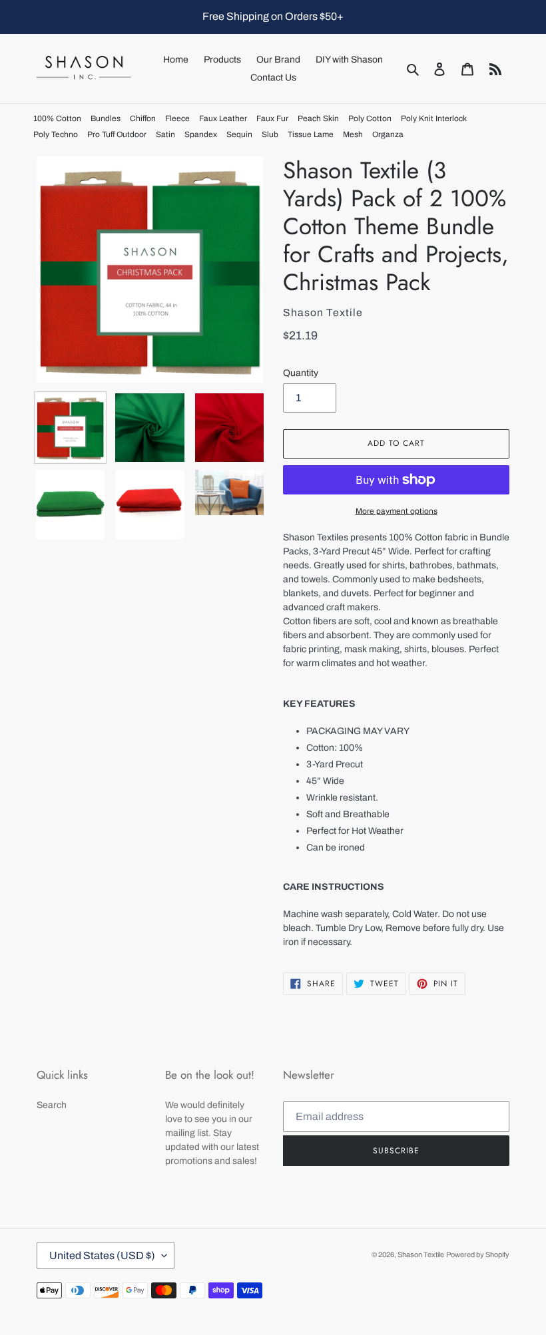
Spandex (200, 134)
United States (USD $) (102, 1255)
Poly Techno (55, 134)
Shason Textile (421, 1254)
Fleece (177, 118)
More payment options (396, 511)
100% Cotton (57, 118)
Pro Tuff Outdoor (116, 134)
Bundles (106, 118)
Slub (270, 134)
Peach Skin (318, 118)
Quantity (300, 373)
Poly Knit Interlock (434, 118)
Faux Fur (272, 118)
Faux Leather (223, 118)
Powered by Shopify (477, 1254)
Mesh (353, 134)
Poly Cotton (370, 118)
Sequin (239, 134)
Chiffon (143, 118)
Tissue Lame (311, 134)
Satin (165, 134)
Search (52, 1105)
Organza (388, 134)
